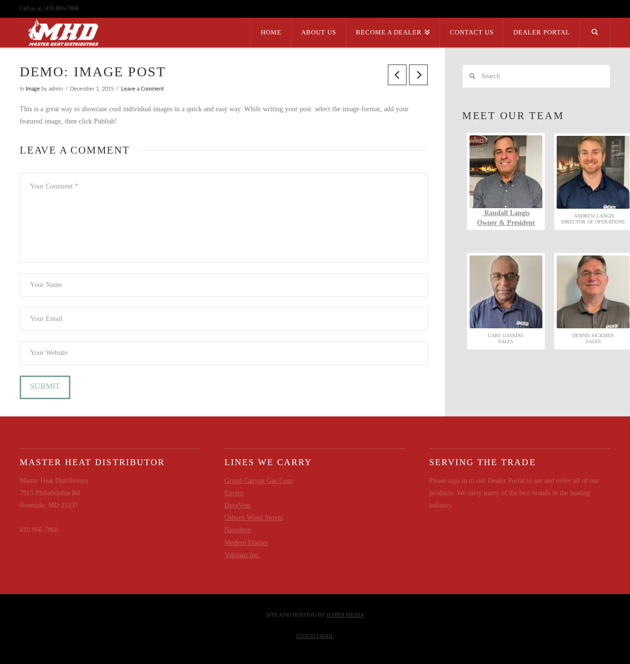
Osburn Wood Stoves (253, 517)
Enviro (234, 493)
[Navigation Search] (595, 32)
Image (33, 89)
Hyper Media (345, 615)
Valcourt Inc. (242, 555)
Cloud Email (315, 636)
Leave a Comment (142, 89)
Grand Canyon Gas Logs (258, 480)
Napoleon (237, 530)
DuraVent (237, 505)
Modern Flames (246, 542)
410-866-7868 (62, 8)
